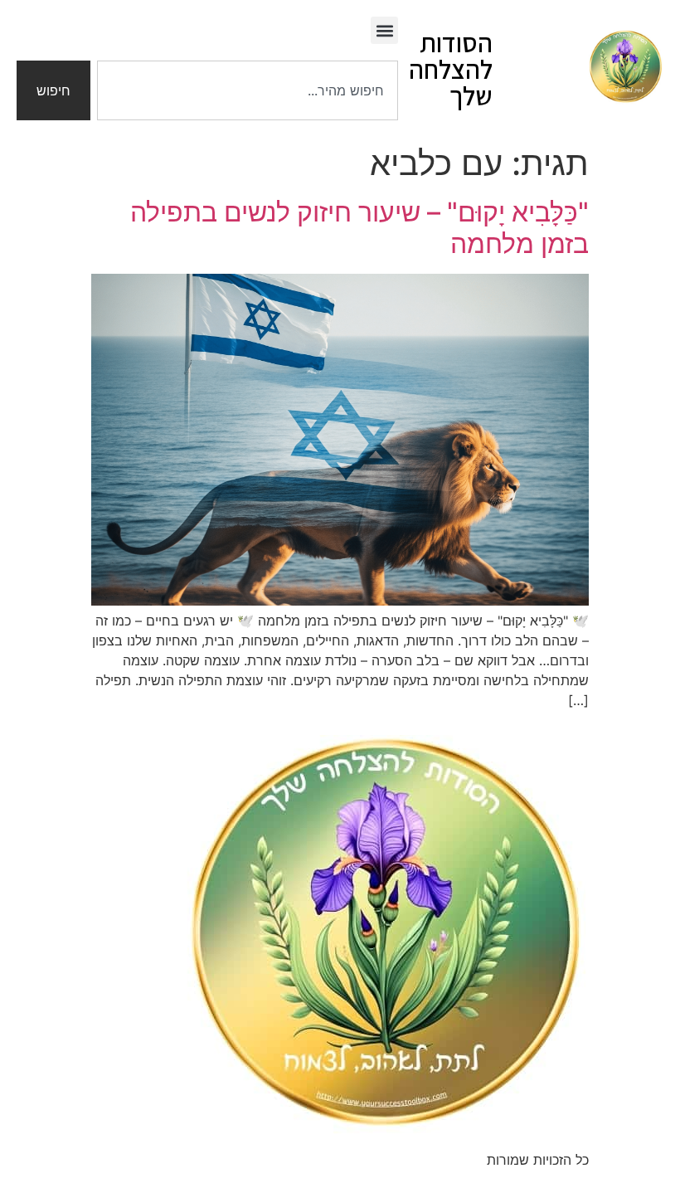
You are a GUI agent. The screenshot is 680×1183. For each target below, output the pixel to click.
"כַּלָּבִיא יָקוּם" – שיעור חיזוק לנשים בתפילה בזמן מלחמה (359, 228)
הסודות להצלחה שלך (451, 69)
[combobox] (247, 90)
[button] (384, 30)
